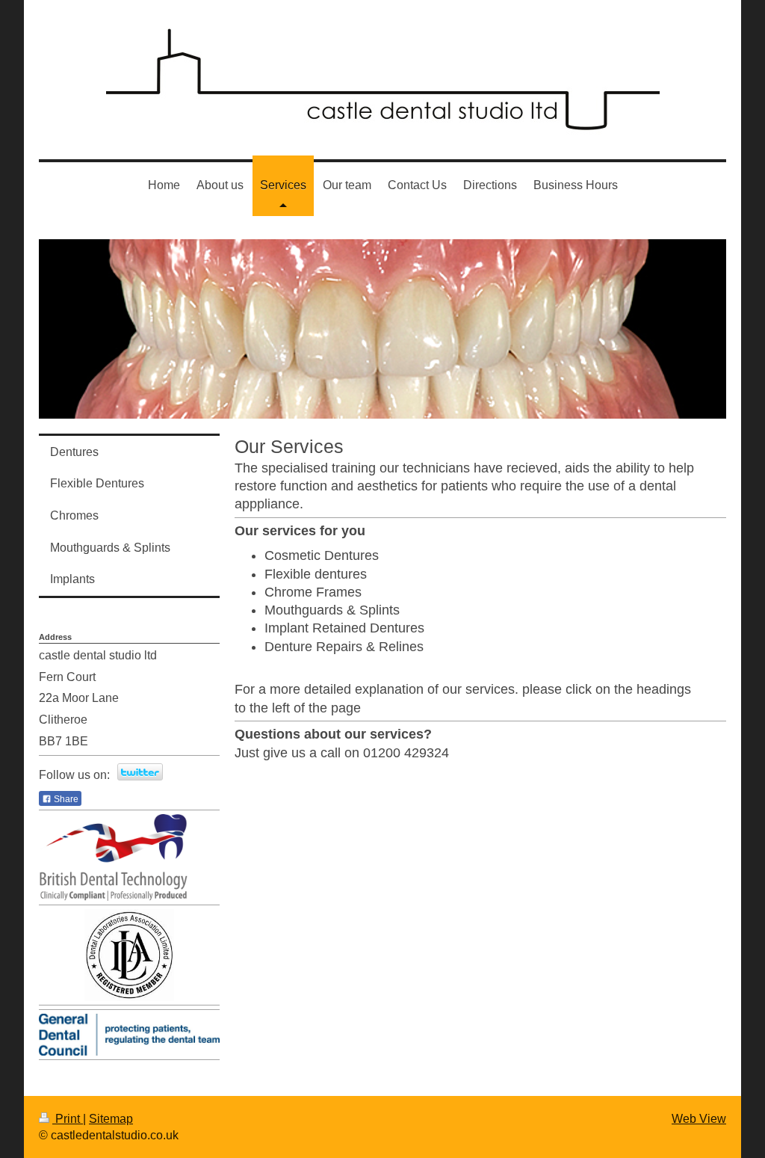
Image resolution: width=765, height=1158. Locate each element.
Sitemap (111, 1118)
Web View (699, 1118)
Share (65, 799)
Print (67, 1118)
